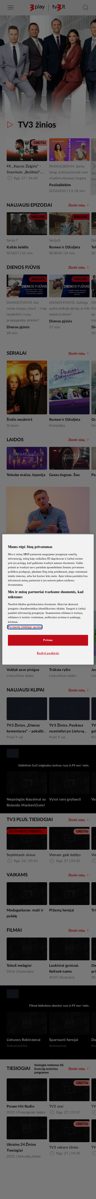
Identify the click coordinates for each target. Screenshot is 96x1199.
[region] (47, 599)
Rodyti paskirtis (48, 653)
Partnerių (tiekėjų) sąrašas (25, 626)
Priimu (47, 639)
